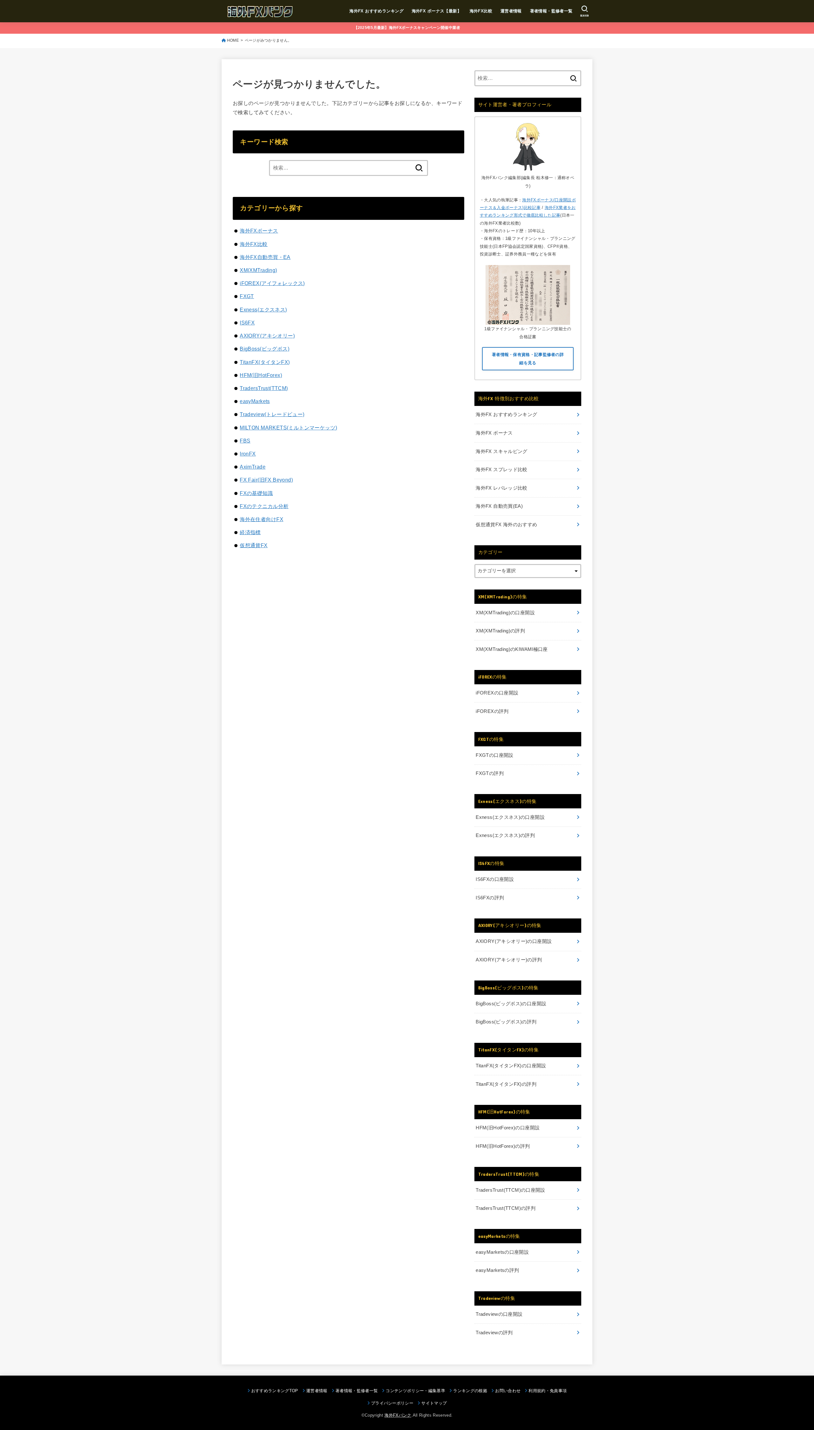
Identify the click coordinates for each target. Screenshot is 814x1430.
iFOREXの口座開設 (497, 692)
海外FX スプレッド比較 (501, 469)
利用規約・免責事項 (547, 1390)
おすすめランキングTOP (274, 1390)
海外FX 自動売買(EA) (499, 506)
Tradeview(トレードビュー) (272, 414)
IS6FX (247, 322)
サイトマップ (434, 1403)
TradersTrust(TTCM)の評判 (505, 1208)
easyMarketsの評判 (497, 1270)
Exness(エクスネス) (263, 309)
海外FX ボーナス (494, 433)
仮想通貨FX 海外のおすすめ (506, 524)
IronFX (248, 454)
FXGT (247, 296)
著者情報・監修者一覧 (551, 11)
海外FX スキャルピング (501, 451)
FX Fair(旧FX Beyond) (266, 480)
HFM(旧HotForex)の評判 (503, 1146)
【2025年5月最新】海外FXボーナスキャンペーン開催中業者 (407, 27)
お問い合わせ (508, 1390)
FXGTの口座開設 (494, 755)
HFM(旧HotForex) (261, 375)
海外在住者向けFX (261, 519)
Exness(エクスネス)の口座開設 (510, 817)
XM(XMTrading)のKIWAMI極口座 (512, 649)
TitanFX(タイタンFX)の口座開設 (511, 1065)
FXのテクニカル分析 (264, 506)
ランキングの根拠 (470, 1390)
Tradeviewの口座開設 (499, 1314)
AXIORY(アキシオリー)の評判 (509, 959)
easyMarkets (255, 401)
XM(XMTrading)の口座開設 (505, 612)
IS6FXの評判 (490, 897)
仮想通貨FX (253, 545)
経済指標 (250, 532)
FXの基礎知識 (256, 493)
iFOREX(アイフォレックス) (272, 283)
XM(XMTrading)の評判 (500, 630)
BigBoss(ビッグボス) (264, 349)
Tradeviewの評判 (494, 1332)
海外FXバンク (397, 1415)
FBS (245, 440)
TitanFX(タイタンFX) (265, 362)
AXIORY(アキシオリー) (267, 335)
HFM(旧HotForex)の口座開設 (508, 1127)
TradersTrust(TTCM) (264, 388)
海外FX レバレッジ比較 (501, 488)
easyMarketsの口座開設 (502, 1252)
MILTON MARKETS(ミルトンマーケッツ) (288, 427)
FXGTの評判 (490, 773)
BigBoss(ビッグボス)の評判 (506, 1021)
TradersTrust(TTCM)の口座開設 (510, 1190)
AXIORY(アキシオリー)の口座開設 (514, 941)
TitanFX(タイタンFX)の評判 (506, 1084)
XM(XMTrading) (258, 270)
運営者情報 (511, 11)
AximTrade (253, 467)
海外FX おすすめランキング (376, 11)
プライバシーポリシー (392, 1403)
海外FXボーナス (259, 231)
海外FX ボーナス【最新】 (436, 11)
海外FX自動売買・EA (265, 257)
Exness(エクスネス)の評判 (505, 835)
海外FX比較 (481, 11)
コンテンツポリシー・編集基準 (415, 1390)
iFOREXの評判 (492, 711)
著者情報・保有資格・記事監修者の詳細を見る (528, 358)
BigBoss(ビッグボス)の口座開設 (511, 1003)
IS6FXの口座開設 (495, 879)
